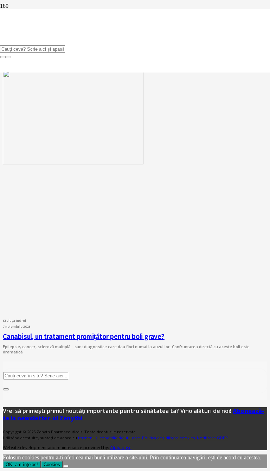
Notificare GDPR (212, 437)
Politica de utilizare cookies (168, 437)
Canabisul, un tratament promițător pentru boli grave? (84, 337)
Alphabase (120, 448)
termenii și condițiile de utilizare (109, 437)
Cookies (52, 464)
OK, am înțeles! (22, 464)
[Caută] (6, 389)
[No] (66, 466)
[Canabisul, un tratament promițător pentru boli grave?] (73, 162)
